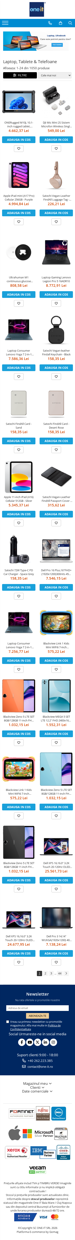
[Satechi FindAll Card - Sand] (18, 403)
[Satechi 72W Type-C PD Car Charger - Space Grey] (18, 549)
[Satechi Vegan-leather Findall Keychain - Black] (56, 330)
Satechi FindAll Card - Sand (19, 425)
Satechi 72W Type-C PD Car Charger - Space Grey (19, 572)
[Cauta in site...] (70, 23)
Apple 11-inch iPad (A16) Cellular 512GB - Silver (19, 499)
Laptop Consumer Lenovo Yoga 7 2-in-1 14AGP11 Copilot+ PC (19, 645)
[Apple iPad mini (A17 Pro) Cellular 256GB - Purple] (18, 175)
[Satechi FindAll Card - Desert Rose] (56, 403)
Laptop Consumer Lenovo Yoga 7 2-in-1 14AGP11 (19, 352)
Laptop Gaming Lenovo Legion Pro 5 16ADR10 (56, 279)
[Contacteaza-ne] (50, 23)
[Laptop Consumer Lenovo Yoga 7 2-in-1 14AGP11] (18, 330)
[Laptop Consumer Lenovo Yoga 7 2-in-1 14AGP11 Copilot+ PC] (18, 622)
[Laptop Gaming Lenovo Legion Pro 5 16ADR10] (56, 252)
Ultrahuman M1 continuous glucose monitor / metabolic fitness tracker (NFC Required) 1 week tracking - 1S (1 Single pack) (19, 279)
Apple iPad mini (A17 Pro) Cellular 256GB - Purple (18, 197)
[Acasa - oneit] (37, 9)
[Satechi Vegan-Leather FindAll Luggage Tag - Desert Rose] (56, 175)
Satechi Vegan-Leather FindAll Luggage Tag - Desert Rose (56, 197)
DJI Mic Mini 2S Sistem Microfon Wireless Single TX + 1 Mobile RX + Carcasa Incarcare (56, 124)
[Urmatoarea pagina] (66, 973)
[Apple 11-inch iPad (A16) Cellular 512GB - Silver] (18, 476)
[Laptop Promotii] (37, 41)
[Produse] (5, 24)
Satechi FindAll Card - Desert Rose (56, 425)
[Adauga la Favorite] (19, 148)
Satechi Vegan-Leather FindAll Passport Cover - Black (56, 499)
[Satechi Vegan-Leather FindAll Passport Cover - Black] (56, 476)
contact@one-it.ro (40, 1066)
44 (59, 973)
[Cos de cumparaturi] (60, 23)
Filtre (21, 75)
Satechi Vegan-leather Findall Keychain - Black (56, 352)
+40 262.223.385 (40, 1061)
